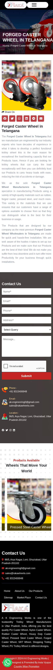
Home (7, 591)
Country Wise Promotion (26, 666)
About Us (19, 591)
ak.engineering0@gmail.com (24, 400)
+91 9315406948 (18, 390)
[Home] (16, 4)
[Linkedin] (14, 430)
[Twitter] (7, 430)
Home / (7, 45)
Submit (26, 376)
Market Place (24, 597)
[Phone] (5, 390)
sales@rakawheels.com (21, 405)
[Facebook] (3, 430)
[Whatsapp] (7, 662)
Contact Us (41, 597)
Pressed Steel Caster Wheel (26, 527)
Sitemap (8, 597)
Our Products (36, 591)
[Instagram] (10, 430)
